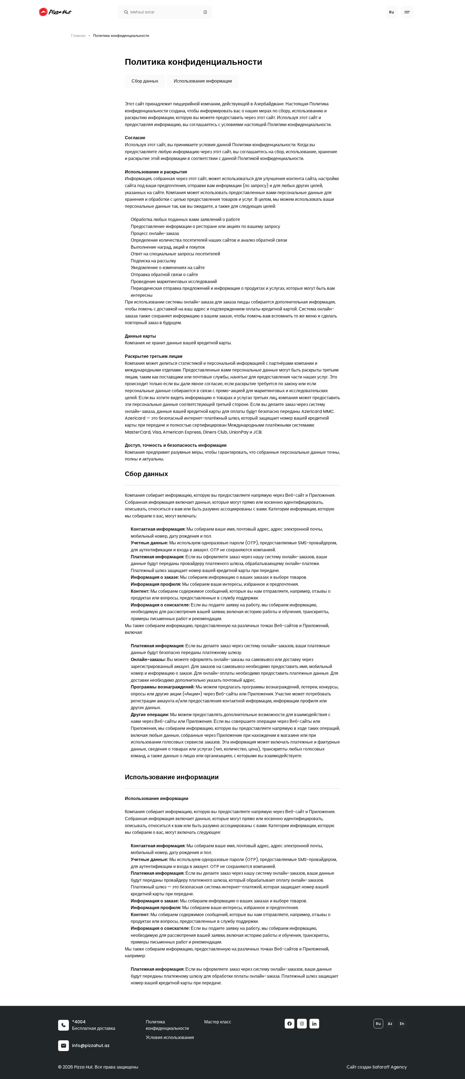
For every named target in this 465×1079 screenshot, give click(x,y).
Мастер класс (217, 1022)
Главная (78, 35)
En (402, 1023)
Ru (378, 1023)
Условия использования (170, 1037)
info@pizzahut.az (91, 1045)
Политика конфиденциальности (167, 1025)
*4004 (79, 1022)
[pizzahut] (55, 12)
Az (390, 1023)
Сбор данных (145, 81)
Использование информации (203, 81)
